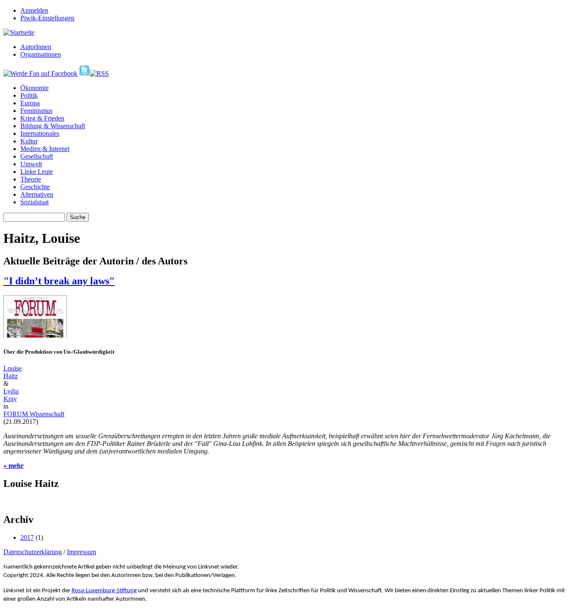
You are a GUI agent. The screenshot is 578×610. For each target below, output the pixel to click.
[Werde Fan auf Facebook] (40, 73)
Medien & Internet (44, 148)
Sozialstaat (34, 202)
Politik (29, 95)
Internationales (39, 133)
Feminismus (36, 110)
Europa (30, 103)
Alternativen (36, 194)
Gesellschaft (36, 156)
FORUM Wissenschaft (33, 414)
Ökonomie (34, 87)
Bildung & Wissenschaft (52, 125)
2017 (27, 537)
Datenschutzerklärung (32, 551)
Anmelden (34, 10)
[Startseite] (18, 32)
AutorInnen (35, 46)
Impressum (81, 551)
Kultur (29, 141)
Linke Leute (36, 171)
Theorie (30, 179)
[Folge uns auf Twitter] (84, 73)
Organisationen (40, 54)
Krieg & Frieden (42, 118)
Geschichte (35, 186)
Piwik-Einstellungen (47, 18)
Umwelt (31, 164)
